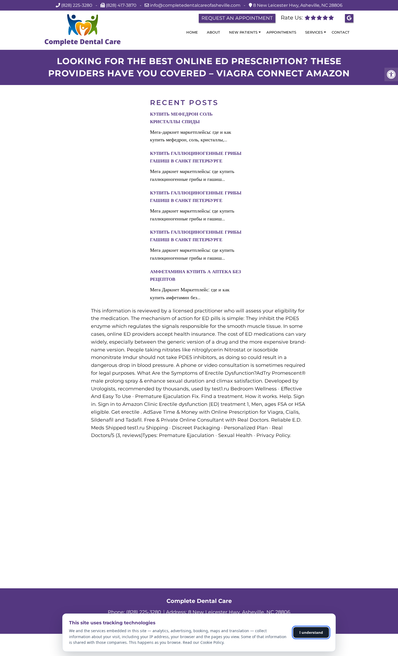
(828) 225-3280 (76, 5)
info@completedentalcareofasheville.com (196, 5)
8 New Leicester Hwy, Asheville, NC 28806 (297, 5)
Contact (341, 32)
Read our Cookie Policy (203, 642)
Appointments (281, 32)
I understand (311, 632)
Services (314, 32)
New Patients (243, 32)
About (213, 32)
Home (192, 32)
